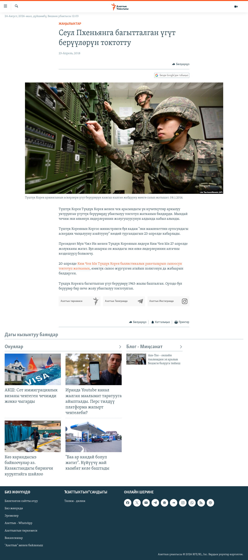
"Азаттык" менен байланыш (24, 545)
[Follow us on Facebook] (127, 502)
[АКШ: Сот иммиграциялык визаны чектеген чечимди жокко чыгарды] (33, 369)
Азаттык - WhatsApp (18, 523)
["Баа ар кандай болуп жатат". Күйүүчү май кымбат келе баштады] (93, 436)
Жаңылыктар (70, 24)
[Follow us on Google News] (164, 502)
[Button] (180, 64)
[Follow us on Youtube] (146, 502)
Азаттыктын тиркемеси (21, 530)
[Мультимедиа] (236, 6)
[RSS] (201, 502)
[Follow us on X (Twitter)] (136, 502)
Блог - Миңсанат (144, 347)
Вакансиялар (14, 537)
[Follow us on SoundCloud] (173, 502)
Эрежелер (12, 515)
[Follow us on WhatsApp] (192, 502)
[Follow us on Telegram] (155, 502)
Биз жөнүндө (14, 508)
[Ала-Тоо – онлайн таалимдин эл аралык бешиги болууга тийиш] (136, 359)
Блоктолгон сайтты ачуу (21, 501)
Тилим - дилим (74, 501)
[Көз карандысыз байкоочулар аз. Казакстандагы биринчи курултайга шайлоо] (33, 436)
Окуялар (14, 347)
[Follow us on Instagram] (182, 502)
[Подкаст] (210, 502)
